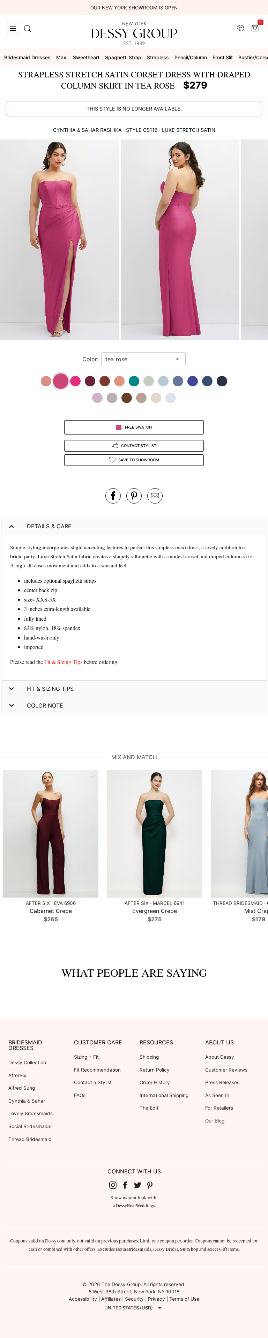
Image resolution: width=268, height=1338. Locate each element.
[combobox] (138, 359)
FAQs (79, 1095)
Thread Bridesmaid (30, 1139)
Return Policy (155, 1070)
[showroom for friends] (240, 28)
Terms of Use (184, 1299)
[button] (60, 240)
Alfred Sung (21, 1088)
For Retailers (219, 1108)
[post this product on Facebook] (113, 496)
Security (134, 1299)
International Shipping (164, 1095)
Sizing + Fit (86, 1057)
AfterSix (17, 1075)
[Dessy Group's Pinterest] (153, 1185)
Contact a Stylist (93, 1082)
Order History (155, 1082)
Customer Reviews (226, 1070)
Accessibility (83, 1299)
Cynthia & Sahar (26, 1101)
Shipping (149, 1057)
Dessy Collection (27, 1062)
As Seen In (217, 1095)
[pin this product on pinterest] (134, 496)
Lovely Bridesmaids (30, 1113)
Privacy (156, 1299)
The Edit (149, 1108)
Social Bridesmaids (29, 1126)
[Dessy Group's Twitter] (140, 1185)
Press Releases (222, 1082)
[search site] (27, 28)
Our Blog (214, 1121)
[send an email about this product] (155, 496)
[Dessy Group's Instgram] (115, 1185)
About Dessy (219, 1057)
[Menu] (13, 28)
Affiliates (111, 1299)
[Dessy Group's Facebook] (127, 1185)
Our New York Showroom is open (134, 7)
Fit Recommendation (97, 1070)
